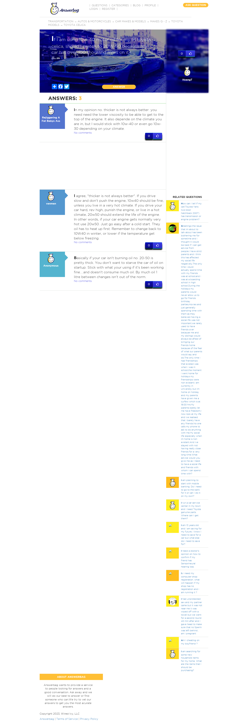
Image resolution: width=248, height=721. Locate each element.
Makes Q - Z (158, 21)
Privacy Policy (89, 719)
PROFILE (150, 5)
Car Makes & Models (130, 21)
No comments (83, 132)
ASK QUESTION (195, 5)
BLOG (137, 5)
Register (108, 9)
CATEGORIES (120, 5)
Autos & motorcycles (94, 21)
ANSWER (119, 86)
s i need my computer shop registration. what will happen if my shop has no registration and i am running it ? (190, 582)
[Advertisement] (103, 165)
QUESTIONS (99, 5)
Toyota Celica (75, 25)
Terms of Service (67, 719)
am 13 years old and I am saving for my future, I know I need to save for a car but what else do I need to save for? (191, 534)
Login (93, 9)
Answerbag (47, 719)
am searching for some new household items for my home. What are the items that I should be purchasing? (191, 660)
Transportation (60, 21)
